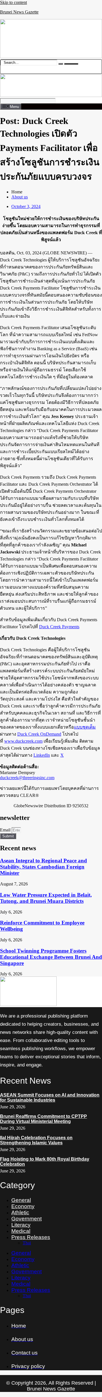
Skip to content (13, 2)
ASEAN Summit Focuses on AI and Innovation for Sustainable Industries (49, 1097)
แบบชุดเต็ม (85, 727)
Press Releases (30, 1237)
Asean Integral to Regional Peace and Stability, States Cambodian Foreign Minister (43, 867)
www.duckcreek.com (23, 741)
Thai (27, 1242)
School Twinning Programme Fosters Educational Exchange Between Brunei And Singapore (51, 957)
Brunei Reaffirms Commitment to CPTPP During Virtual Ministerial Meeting (43, 1119)
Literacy (21, 1225)
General (21, 1200)
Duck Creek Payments (59, 626)
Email (6, 830)
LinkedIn (41, 755)
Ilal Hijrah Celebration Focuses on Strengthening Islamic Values (36, 1140)
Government (26, 1219)
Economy (23, 1206)
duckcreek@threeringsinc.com (27, 777)
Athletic (20, 1212)
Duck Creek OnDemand (39, 734)
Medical (20, 1231)
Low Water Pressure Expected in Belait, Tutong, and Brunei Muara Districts (46, 898)
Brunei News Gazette (19, 12)
